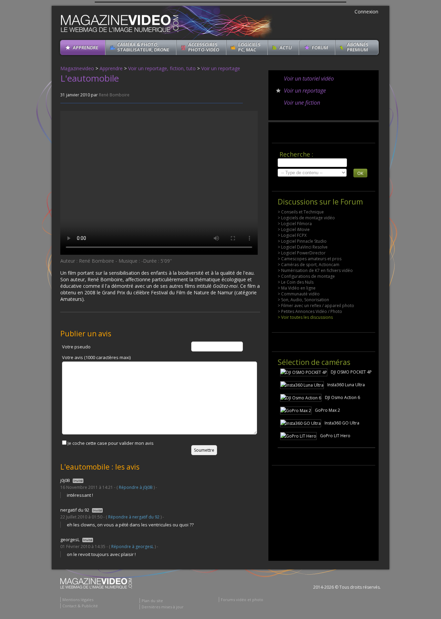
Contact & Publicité (80, 605)
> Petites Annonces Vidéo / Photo (310, 311)
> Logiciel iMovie (294, 229)
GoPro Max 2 (327, 410)
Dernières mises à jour (163, 606)
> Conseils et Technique (301, 212)
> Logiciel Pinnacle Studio (302, 241)
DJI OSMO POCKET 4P (351, 372)
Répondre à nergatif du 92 (134, 517)
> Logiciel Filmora (295, 224)
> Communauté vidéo (299, 294)
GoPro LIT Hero (335, 436)
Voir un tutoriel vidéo (309, 78)
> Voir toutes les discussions (305, 317)
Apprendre (111, 68)
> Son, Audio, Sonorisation (303, 300)
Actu (285, 47)
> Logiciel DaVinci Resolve (303, 247)
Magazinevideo (77, 68)
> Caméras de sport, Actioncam (308, 264)
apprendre (85, 47)
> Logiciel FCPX (292, 235)
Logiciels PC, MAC (249, 47)
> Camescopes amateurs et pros (309, 259)
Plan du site (152, 600)
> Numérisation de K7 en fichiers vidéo (315, 270)
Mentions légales (77, 599)
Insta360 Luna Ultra (346, 385)
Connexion (366, 11)
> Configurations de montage (306, 276)
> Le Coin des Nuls (296, 282)
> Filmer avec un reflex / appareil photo (316, 305)
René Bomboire (114, 95)
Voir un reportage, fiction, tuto (162, 68)
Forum (320, 47)
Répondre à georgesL (132, 546)
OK (360, 173)
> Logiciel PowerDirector (302, 253)
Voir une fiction (302, 102)
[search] (312, 162)
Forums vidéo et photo (242, 599)
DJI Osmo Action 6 (342, 397)
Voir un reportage (220, 68)
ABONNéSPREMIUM (357, 47)
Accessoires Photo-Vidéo (203, 47)
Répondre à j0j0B (136, 487)
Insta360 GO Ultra (342, 423)
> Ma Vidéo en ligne (297, 288)
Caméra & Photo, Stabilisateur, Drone (143, 47)
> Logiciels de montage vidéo (306, 218)
